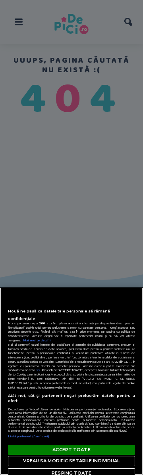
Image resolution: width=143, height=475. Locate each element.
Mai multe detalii (37, 340)
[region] (71, 381)
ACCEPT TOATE (71, 449)
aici (38, 370)
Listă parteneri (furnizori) (28, 436)
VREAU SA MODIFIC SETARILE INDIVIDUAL (71, 461)
